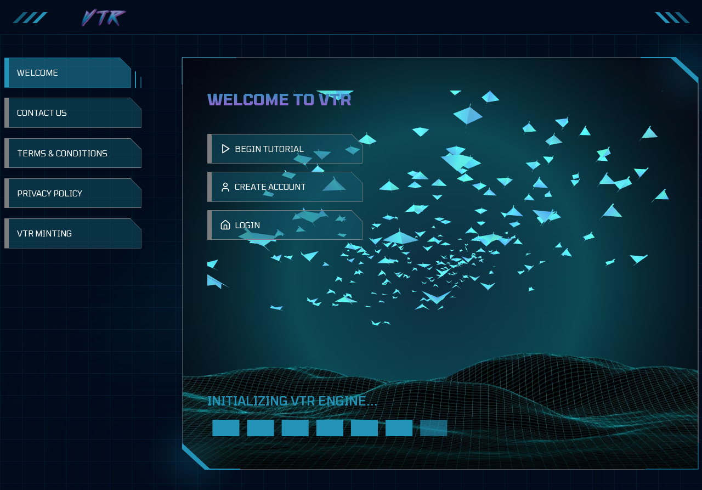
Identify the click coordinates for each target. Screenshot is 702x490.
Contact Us (42, 112)
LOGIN (247, 225)
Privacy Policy (49, 193)
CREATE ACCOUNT (270, 187)
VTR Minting (44, 233)
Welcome (37, 72)
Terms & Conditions (62, 153)
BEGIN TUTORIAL (269, 149)
